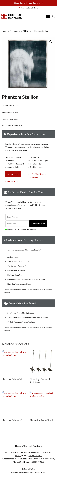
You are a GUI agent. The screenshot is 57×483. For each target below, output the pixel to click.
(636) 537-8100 (37, 462)
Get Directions (13, 174)
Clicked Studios (28, 480)
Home (4, 31)
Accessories (15, 31)
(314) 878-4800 (11, 181)
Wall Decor (27, 31)
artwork (9, 125)
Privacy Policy (28, 469)
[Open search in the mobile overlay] (53, 16)
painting (15, 125)
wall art (21, 125)
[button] (48, 16)
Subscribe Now (38, 223)
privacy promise (31, 229)
